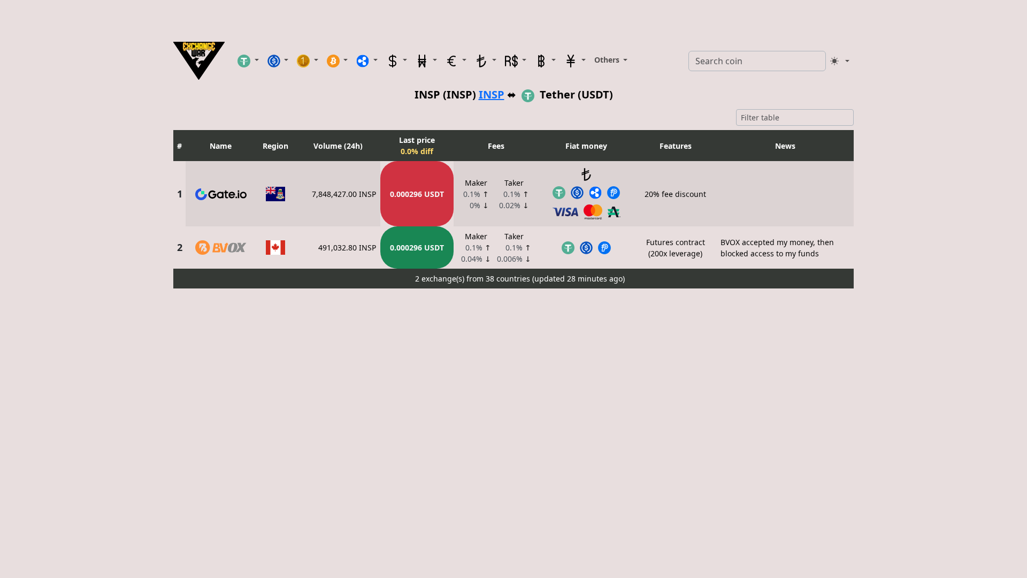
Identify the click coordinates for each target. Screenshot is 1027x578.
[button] (248, 60)
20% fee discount (675, 194)
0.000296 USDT (417, 194)
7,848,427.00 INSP (344, 194)
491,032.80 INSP (347, 247)
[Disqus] (513, 426)
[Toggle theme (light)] (840, 61)
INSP (491, 94)
